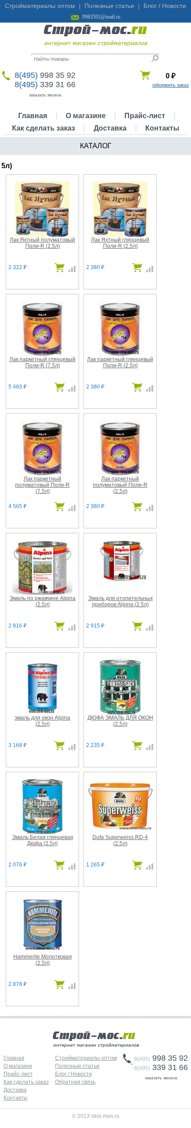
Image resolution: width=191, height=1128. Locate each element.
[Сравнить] (70, 270)
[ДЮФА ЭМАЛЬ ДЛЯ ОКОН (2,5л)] (120, 713)
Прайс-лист (144, 115)
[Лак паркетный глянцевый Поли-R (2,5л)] (120, 354)
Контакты (162, 128)
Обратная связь (75, 1082)
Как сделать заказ (43, 128)
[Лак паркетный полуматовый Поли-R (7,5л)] (42, 474)
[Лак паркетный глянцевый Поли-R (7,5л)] (42, 354)
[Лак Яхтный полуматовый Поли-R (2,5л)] (42, 235)
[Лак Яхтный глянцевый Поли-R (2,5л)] (120, 235)
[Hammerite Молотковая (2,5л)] (42, 949)
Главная (32, 115)
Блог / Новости (164, 5)
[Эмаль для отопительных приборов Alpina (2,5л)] (120, 580)
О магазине (86, 115)
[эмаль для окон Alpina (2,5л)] (42, 713)
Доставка (110, 128)
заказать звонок (45, 94)
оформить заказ (170, 85)
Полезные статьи (109, 5)
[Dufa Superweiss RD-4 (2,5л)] (120, 830)
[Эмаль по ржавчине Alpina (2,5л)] (42, 593)
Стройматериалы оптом (40, 5)
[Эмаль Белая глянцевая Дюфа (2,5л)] (43, 832)
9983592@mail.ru (101, 17)
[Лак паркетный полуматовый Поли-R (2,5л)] (120, 474)
